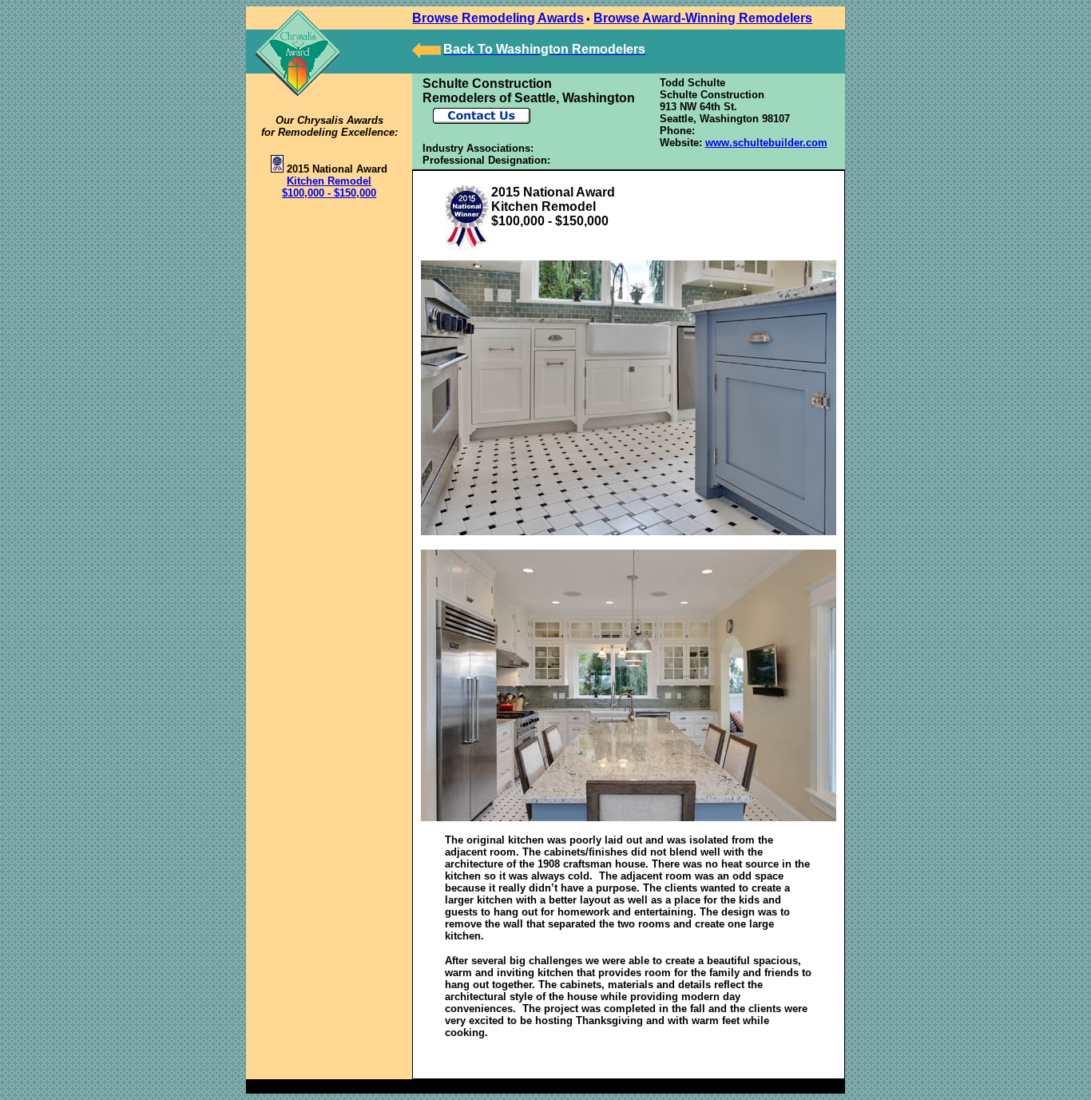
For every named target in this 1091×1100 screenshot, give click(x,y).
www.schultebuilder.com (766, 143)
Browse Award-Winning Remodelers (702, 18)
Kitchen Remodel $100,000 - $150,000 (329, 187)
